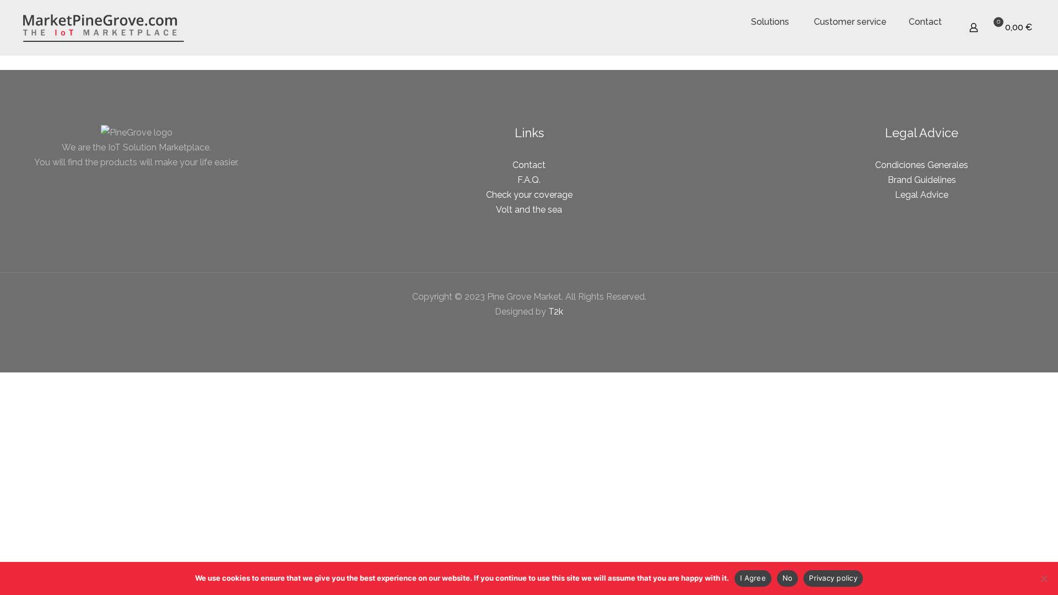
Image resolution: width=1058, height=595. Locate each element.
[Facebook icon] (518, 332)
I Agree (753, 578)
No (787, 578)
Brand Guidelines (922, 180)
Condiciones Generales (921, 165)
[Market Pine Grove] (103, 27)
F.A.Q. (529, 180)
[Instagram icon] (541, 332)
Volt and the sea (529, 209)
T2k (555, 311)
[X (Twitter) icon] (529, 332)
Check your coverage (529, 195)
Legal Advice (921, 195)
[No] (1044, 578)
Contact (529, 165)
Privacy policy (833, 578)
